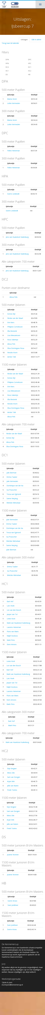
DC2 (7, 67)
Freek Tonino (12, 790)
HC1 (7, 71)
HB (29, 74)
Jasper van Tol (12, 614)
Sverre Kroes (12, 901)
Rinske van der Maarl (15, 318)
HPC (29, 63)
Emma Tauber (12, 477)
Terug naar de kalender (10, 43)
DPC (29, 59)
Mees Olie (11, 773)
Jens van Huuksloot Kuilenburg (17, 237)
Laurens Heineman (14, 627)
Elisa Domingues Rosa (15, 348)
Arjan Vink (11, 781)
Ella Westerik (12, 331)
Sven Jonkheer (13, 905)
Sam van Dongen (13, 777)
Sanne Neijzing (12, 498)
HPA (7, 63)
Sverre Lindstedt (13, 194)
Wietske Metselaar (13, 503)
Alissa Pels (13, 297)
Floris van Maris (13, 631)
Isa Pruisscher (12, 490)
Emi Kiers (10, 322)
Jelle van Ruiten (12, 786)
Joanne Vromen (13, 855)
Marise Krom (12, 99)
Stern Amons (11, 644)
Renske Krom (12, 352)
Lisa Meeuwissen (13, 335)
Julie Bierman (11, 473)
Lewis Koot (11, 618)
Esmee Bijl (11, 314)
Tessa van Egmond (14, 494)
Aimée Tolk (11, 357)
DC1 (29, 67)
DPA (7, 59)
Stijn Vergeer (12, 768)
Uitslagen (24, 39)
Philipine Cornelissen (15, 327)
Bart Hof (10, 601)
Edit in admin (36, 39)
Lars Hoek (10, 606)
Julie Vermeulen (12, 481)
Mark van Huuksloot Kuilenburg (18, 623)
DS (6, 74)
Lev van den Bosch (14, 610)
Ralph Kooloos (12, 636)
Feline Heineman (13, 151)
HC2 (29, 71)
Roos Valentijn (12, 340)
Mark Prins (11, 640)
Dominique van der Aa (15, 485)
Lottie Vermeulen (13, 103)
